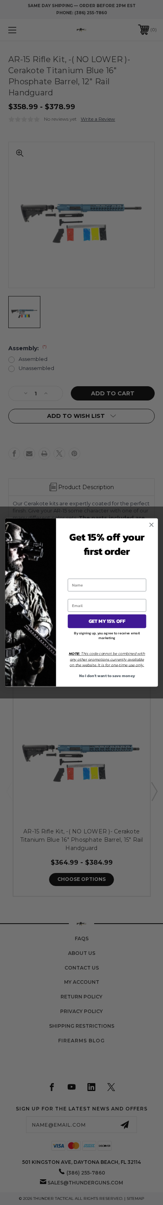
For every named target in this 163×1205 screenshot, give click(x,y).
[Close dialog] (151, 524)
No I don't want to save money (107, 675)
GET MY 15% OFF (107, 621)
